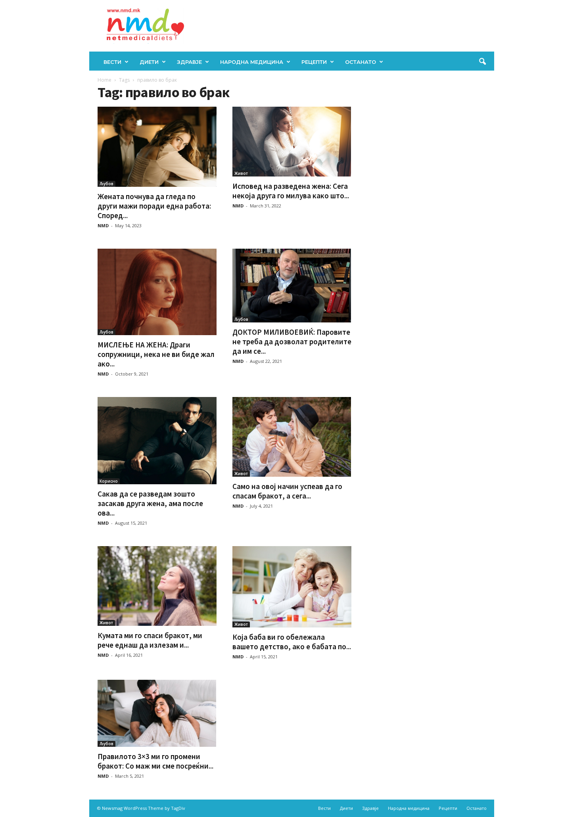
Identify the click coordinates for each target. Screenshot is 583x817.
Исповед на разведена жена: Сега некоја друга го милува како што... (290, 190)
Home (104, 80)
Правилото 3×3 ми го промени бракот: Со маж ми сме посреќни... (155, 761)
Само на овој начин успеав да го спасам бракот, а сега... (287, 491)
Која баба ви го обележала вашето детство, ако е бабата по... (291, 641)
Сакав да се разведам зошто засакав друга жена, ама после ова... (150, 503)
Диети (149, 62)
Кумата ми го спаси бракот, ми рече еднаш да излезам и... (150, 640)
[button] (482, 62)
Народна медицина (251, 62)
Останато (360, 62)
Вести (112, 62)
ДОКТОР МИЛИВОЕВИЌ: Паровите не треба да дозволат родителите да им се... (291, 341)
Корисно (109, 481)
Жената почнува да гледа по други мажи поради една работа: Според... (154, 206)
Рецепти (314, 62)
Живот (241, 173)
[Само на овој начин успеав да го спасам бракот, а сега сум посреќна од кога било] (291, 437)
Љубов (106, 183)
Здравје (189, 62)
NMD (103, 225)
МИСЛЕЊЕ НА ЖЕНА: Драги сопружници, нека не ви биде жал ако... (156, 354)
